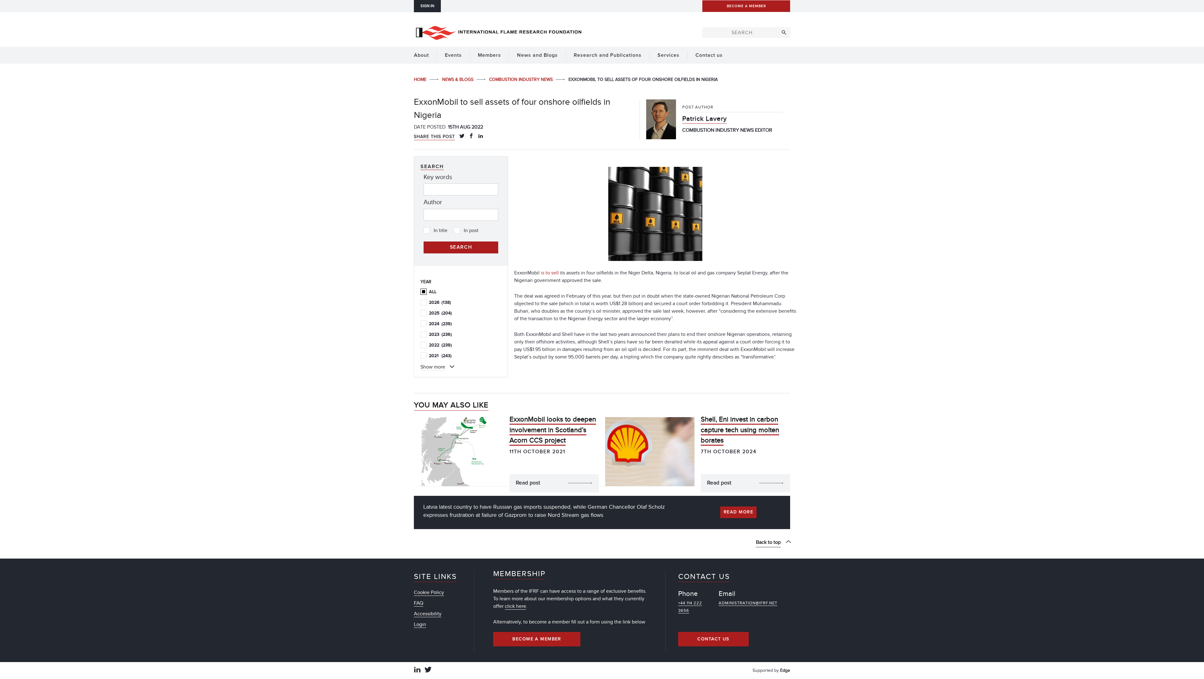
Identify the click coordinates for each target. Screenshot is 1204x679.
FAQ (418, 603)
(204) (440, 313)
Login (420, 624)
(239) (440, 323)
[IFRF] (498, 32)
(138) (440, 302)
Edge (785, 670)
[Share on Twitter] (461, 136)
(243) (440, 355)
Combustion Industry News (521, 79)
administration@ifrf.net (748, 603)
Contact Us (713, 639)
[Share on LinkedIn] (480, 136)
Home (421, 79)
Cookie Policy (429, 592)
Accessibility (427, 614)
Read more (738, 512)
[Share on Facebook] (471, 136)
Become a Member (536, 639)
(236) (440, 334)
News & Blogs (458, 79)
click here (515, 606)
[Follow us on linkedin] (417, 670)
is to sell (550, 273)
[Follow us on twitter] (428, 670)
